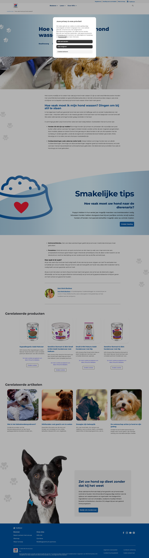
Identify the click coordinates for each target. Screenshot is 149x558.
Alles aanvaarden (62, 41)
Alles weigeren (62, 46)
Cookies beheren (62, 51)
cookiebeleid (62, 37)
